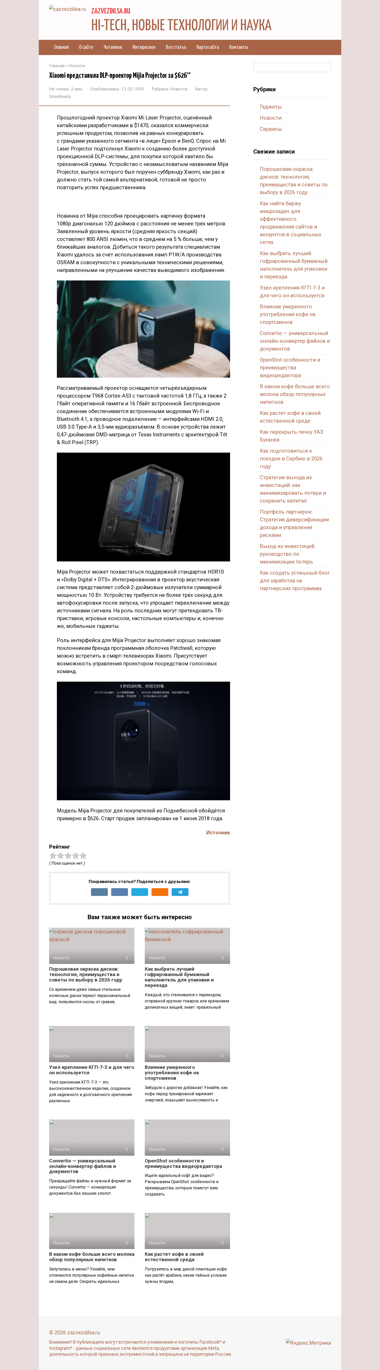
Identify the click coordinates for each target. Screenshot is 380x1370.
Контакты (238, 47)
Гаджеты (271, 107)
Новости (178, 89)
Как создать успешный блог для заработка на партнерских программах (295, 580)
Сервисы (271, 129)
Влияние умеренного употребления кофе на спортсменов (172, 1072)
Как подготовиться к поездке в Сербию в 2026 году (291, 458)
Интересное (144, 47)
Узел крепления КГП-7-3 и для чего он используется (91, 1070)
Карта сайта (207, 47)
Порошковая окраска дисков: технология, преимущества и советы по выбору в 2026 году (85, 974)
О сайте (86, 47)
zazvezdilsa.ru (110, 11)
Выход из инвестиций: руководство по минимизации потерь (287, 554)
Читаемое (113, 47)
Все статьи (176, 47)
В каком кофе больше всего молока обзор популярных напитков (91, 1256)
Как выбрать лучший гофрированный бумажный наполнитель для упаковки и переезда (179, 977)
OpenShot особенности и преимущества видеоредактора (183, 1163)
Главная (61, 47)
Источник (218, 832)
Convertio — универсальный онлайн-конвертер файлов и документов (82, 1166)
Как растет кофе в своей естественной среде (174, 1256)
